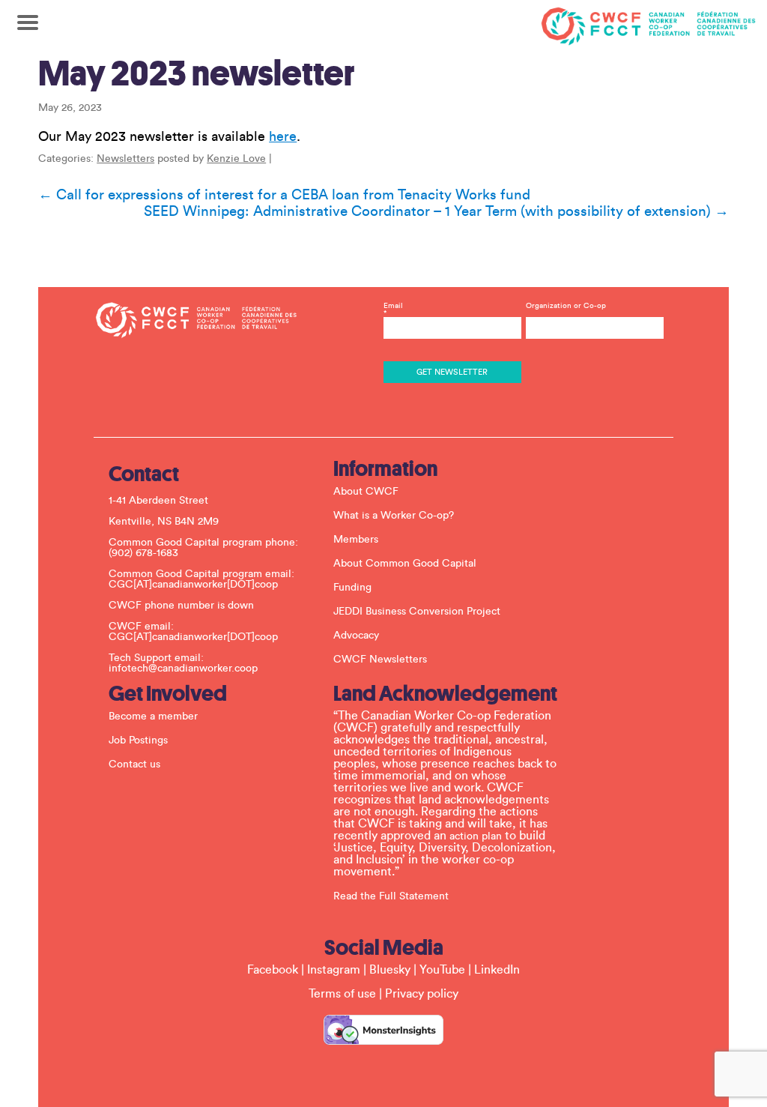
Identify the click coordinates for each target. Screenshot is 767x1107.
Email (393, 309)
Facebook (272, 970)
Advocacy (356, 635)
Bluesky (389, 970)
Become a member (153, 716)
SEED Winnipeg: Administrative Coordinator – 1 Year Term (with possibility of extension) (436, 211)
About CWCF (365, 491)
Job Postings (138, 740)
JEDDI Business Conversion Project (416, 611)
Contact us (134, 764)
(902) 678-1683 (143, 553)
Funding (352, 587)
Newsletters (125, 159)
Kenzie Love (236, 159)
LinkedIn (497, 970)
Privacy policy (421, 994)
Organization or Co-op (566, 306)
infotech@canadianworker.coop (183, 668)
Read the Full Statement (391, 896)
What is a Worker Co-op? (393, 515)
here (283, 136)
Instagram (333, 970)
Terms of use (342, 994)
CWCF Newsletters (380, 659)
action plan (475, 836)
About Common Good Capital (404, 563)
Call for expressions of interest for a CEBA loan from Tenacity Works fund (284, 194)
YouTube (442, 970)
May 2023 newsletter (196, 73)
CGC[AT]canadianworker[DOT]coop (193, 584)
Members (355, 539)
